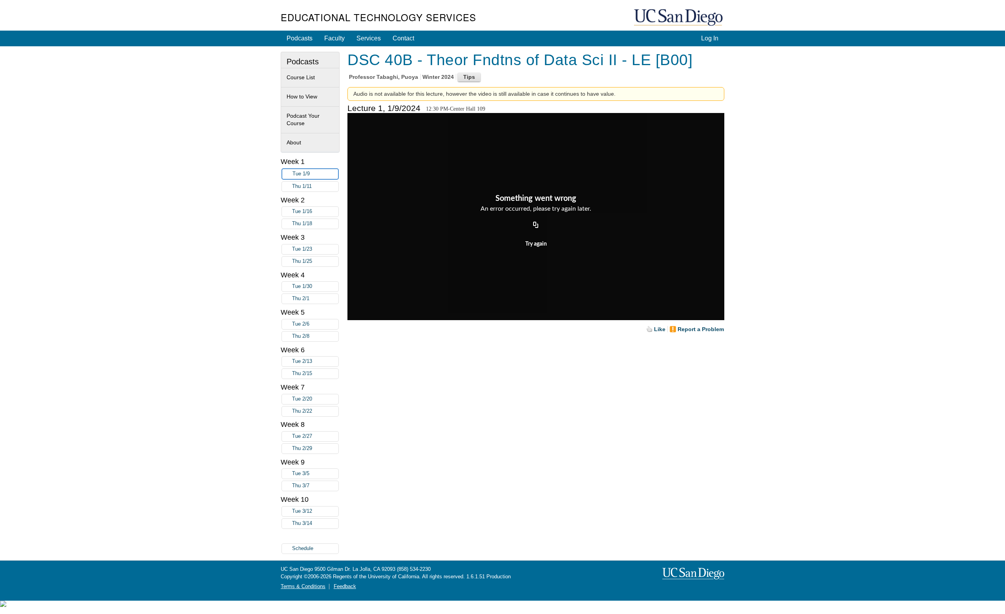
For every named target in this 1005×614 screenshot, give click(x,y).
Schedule (302, 548)
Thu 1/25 (302, 261)
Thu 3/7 (300, 485)
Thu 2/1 (300, 298)
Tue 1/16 (302, 211)
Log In (709, 38)
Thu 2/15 (302, 373)
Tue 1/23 (302, 249)
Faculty (334, 38)
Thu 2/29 (302, 448)
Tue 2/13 (302, 361)
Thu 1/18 (302, 223)
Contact (403, 38)
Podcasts (299, 38)
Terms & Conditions (303, 586)
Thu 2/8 (300, 336)
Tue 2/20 (302, 399)
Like (659, 329)
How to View (302, 96)
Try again (536, 244)
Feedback (345, 586)
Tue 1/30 (302, 286)
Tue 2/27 (302, 436)
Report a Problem (701, 329)
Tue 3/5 (300, 473)
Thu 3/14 (302, 523)
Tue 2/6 (300, 324)
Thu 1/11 (302, 186)
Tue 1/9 (301, 174)
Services (368, 38)
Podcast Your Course (303, 120)
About (294, 142)
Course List (301, 77)
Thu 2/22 (302, 411)
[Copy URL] (536, 225)
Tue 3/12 (302, 511)
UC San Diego (679, 18)
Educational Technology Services (378, 17)
